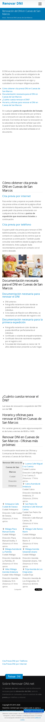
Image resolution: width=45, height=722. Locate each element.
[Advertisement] (22, 47)
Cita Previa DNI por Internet (14, 664)
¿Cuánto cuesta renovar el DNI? (16, 99)
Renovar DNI (12, 3)
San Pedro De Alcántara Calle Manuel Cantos (32, 507)
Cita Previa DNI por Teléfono (14, 661)
